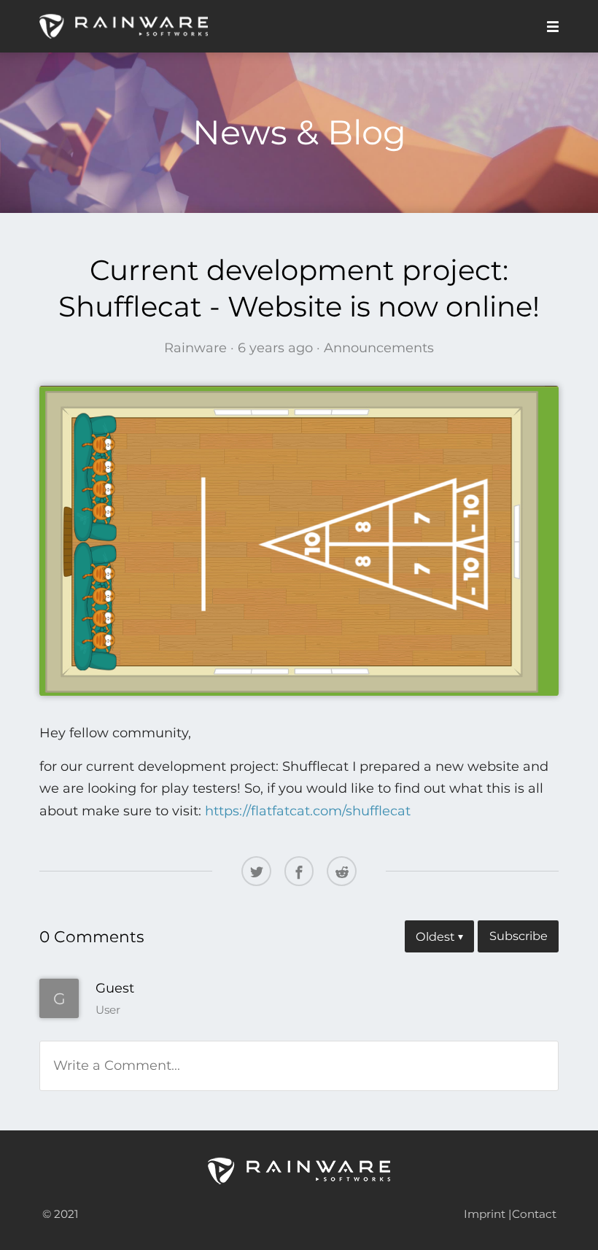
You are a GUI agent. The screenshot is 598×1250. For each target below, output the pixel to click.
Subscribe (518, 935)
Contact (534, 1214)
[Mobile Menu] (548, 26)
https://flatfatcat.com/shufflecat (308, 811)
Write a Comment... (116, 1065)
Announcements (379, 348)
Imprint (484, 1214)
